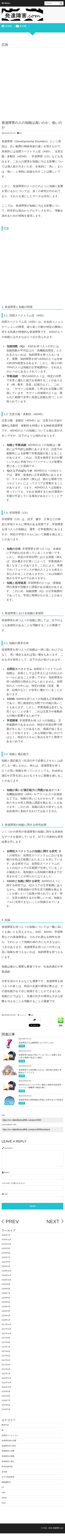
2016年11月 (6, 1383)
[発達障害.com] (23, 15)
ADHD (4, 1498)
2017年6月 (6, 1351)
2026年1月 (6, 1235)
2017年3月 (6, 1365)
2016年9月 (6, 1391)
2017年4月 (6, 1360)
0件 (20, 133)
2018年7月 (6, 1293)
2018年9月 (6, 1284)
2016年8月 (6, 1396)
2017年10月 (6, 1333)
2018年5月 (6, 1302)
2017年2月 (6, 1369)
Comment (8, 1148)
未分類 (22, 1046)
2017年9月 (6, 1338)
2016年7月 (6, 1400)
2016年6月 (6, 1405)
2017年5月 (6, 1356)
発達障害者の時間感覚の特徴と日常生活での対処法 (41, 1100)
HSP (3, 1492)
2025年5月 (6, 1266)
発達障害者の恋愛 (9, 1440)
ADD (3, 1503)
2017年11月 (6, 1329)
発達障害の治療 (8, 1451)
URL (6, 1194)
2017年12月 (6, 1324)
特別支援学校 (7, 1466)
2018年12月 (6, 1271)
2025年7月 (6, 1257)
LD (3, 1487)
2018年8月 (6, 1289)
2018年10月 (6, 1280)
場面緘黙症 (6, 1482)
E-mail (6, 1183)
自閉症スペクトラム (10, 1435)
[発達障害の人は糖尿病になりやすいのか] (9, 1047)
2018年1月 (6, 1320)
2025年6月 (6, 1262)
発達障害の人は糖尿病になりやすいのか (36, 1043)
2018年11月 (6, 1275)
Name (6, 1172)
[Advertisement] (32, 81)
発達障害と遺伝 (8, 1461)
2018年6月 (6, 1298)
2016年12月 (6, 1378)
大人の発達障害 (8, 1477)
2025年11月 (6, 1239)
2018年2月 (6, 1316)
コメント (23, 1015)
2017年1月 (6, 1373)
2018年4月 (6, 1306)
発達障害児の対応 (9, 1446)
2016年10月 (6, 1387)
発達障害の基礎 (8, 1456)
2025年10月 (6, 1244)
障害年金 (5, 1425)
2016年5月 (6, 1409)
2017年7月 (6, 1347)
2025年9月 (6, 1248)
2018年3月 (6, 1311)
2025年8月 (6, 1253)
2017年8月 (6, 1342)
